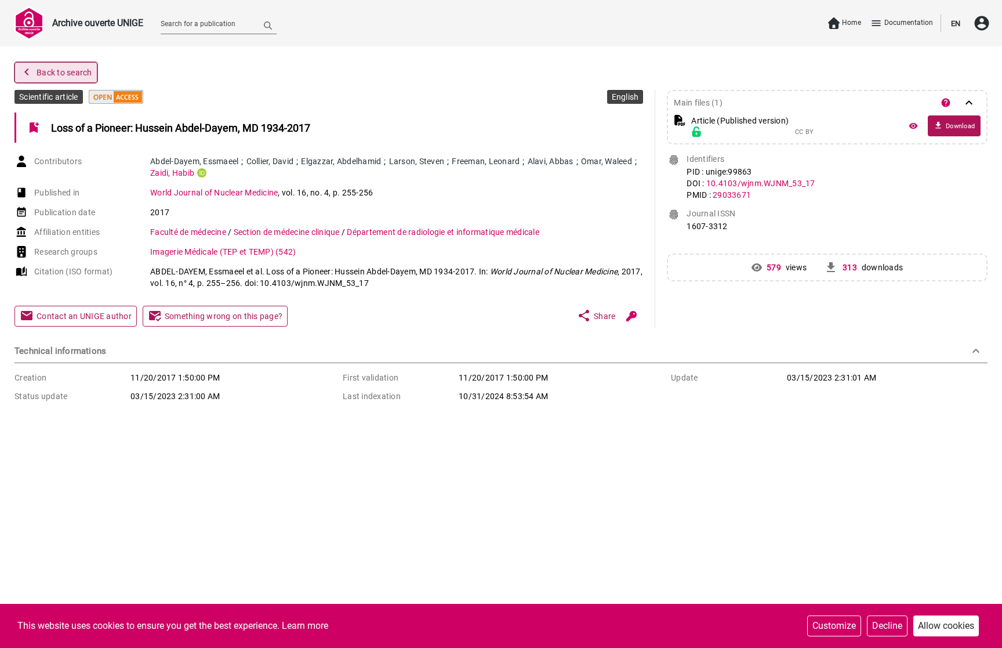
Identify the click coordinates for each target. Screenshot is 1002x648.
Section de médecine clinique (288, 232)
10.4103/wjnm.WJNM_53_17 (760, 183)
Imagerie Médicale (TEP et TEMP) (223, 251)
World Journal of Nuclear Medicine (214, 192)
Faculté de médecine (189, 232)
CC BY (804, 132)
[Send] (268, 25)
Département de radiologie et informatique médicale (443, 232)
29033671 (732, 195)
